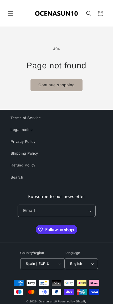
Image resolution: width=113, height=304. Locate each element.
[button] (10, 13)
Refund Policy (23, 165)
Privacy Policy (23, 141)
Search (17, 177)
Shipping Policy (24, 153)
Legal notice (22, 130)
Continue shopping (56, 85)
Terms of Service (26, 118)
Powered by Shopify (72, 301)
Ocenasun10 (48, 301)
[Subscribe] (89, 211)
